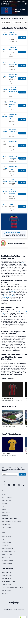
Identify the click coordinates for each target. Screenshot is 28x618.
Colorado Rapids (10, 291)
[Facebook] (4, 485)
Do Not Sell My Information (8, 551)
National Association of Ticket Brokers (11, 521)
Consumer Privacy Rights (8, 548)
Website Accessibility (7, 554)
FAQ (3, 539)
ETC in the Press (6, 524)
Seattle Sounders (15, 295)
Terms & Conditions (6, 542)
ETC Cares (4, 503)
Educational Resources (7, 560)
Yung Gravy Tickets (6, 584)
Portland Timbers (6, 297)
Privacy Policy (5, 545)
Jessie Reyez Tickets (7, 575)
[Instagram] (14, 485)
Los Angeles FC (5, 295)
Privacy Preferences (7, 563)
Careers (4, 509)
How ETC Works (6, 557)
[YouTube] (18, 485)
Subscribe (22, 474)
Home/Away (17, 22)
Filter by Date (6, 22)
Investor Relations (6, 527)
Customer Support (6, 536)
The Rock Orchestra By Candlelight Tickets (12, 587)
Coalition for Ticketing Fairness (9, 518)
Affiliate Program (6, 512)
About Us (4, 494)
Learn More (22, 235)
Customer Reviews (6, 500)
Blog (3, 506)
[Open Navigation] (25, 4)
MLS (22, 262)
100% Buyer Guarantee (7, 497)
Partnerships (5, 515)
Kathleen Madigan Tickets (8, 581)
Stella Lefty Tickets (6, 578)
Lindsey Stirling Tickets (7, 572)
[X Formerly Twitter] (9, 485)
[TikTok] (23, 485)
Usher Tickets (5, 593)
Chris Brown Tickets (6, 590)
